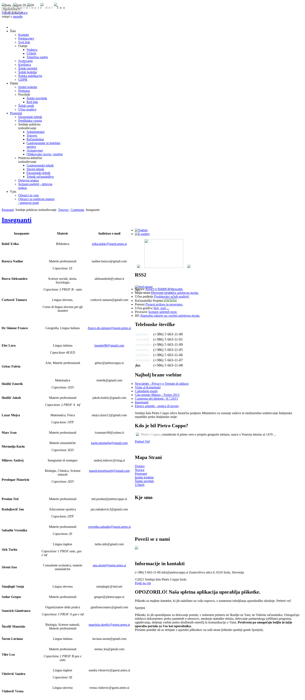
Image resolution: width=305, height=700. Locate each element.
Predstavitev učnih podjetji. (171, 296)
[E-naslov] (142, 234)
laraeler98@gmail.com (109, 345)
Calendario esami (146, 391)
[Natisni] (141, 230)
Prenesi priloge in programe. (164, 304)
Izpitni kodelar (144, 477)
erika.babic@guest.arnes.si (109, 244)
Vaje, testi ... (161, 308)
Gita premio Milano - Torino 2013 (157, 395)
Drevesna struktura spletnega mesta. (175, 293)
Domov (140, 466)
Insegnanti (17, 220)
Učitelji (139, 485)
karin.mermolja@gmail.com (109, 443)
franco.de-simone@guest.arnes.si (109, 328)
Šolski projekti (144, 481)
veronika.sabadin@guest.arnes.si (109, 526)
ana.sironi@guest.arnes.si (109, 565)
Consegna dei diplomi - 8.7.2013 (156, 398)
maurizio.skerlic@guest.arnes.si (109, 624)
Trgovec (63, 210)
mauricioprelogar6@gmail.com (109, 470)
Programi (8, 210)
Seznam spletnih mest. (162, 312)
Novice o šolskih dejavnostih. (164, 289)
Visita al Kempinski (148, 387)
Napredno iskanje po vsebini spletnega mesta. (170, 315)
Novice (139, 470)
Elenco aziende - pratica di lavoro (157, 406)
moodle (18, 16)
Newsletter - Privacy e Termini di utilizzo (162, 383)
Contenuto (77, 210)
